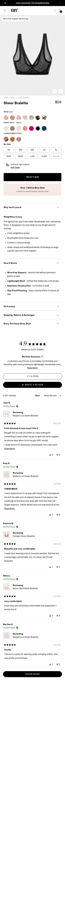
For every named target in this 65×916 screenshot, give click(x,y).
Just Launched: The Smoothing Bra (32, 3)
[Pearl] (6, 128)
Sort (37, 395)
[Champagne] (12, 128)
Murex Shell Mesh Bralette (25, 588)
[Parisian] (18, 139)
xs (8, 150)
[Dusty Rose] (25, 128)
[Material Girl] (6, 139)
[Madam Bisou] (18, 117)
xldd (44, 156)
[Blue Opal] (44, 128)
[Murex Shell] (18, 128)
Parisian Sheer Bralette (24, 536)
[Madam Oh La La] (37, 117)
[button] (5, 3)
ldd (32, 156)
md (32, 150)
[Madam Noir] (44, 117)
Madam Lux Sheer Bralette (25, 416)
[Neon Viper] (31, 128)
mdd (20, 156)
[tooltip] (42, 357)
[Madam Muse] (31, 117)
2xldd (56, 156)
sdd (8, 156)
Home (6, 98)
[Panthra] (12, 139)
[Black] (37, 128)
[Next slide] (60, 91)
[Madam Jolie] (12, 117)
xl (56, 150)
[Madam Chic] (25, 117)
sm (20, 150)
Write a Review (39, 386)
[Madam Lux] (6, 117)
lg (44, 150)
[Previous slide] (54, 91)
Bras (13, 98)
